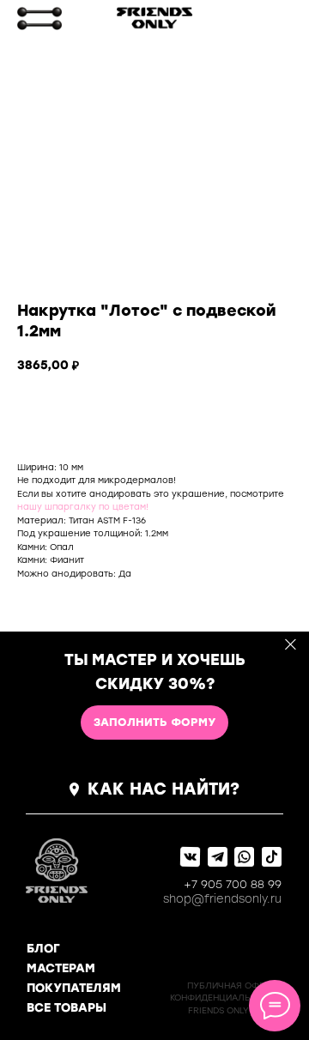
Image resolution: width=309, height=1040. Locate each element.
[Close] (290, 645)
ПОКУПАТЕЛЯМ (74, 988)
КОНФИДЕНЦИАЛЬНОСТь (226, 997)
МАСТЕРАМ (61, 968)
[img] (39, 18)
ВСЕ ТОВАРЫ (66, 1008)
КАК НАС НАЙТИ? (163, 789)
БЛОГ (43, 948)
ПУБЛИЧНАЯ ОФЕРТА (234, 985)
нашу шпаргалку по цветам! (82, 506)
